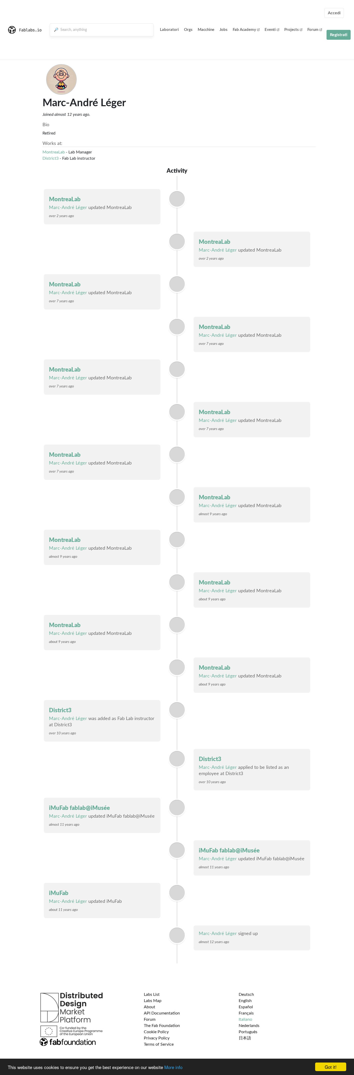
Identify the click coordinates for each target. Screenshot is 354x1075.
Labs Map (152, 1001)
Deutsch (246, 994)
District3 (51, 158)
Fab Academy (244, 30)
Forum (312, 30)
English (245, 1001)
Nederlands (249, 1026)
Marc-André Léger (68, 207)
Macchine (206, 30)
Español (246, 1007)
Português (248, 1032)
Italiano (245, 1019)
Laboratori (169, 30)
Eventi (270, 30)
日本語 (245, 1038)
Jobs (224, 30)
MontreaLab (54, 152)
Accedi (334, 13)
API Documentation (162, 1013)
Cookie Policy (156, 1032)
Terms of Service (159, 1044)
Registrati (338, 35)
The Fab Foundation (162, 1026)
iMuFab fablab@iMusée (79, 808)
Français (246, 1013)
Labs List (152, 994)
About (149, 1007)
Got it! (331, 1067)
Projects (291, 30)
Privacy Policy (156, 1038)
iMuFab (58, 893)
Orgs (188, 30)
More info (173, 1067)
